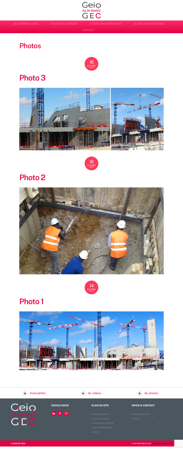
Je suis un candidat (64, 23)
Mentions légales (140, 414)
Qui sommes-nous (26, 23)
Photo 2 (32, 177)
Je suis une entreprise (106, 23)
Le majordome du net (141, 444)
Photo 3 (32, 77)
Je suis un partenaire (149, 23)
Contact (88, 30)
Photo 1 (31, 301)
